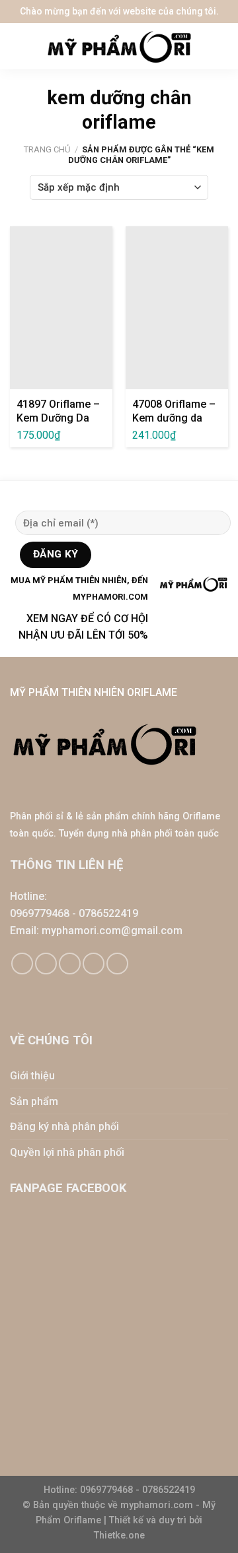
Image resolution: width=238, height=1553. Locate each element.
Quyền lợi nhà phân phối (67, 1152)
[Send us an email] (70, 963)
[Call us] (93, 963)
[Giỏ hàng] (221, 46)
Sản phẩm (34, 1101)
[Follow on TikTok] (46, 963)
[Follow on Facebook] (22, 963)
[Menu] (20, 46)
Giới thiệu (32, 1075)
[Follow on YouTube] (117, 963)
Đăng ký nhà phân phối (64, 1126)
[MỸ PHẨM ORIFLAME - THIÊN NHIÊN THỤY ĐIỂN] (119, 46)
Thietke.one (119, 1535)
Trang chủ (47, 149)
